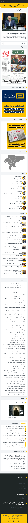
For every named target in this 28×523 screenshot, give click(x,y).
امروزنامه (22, 47)
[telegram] (4, 1)
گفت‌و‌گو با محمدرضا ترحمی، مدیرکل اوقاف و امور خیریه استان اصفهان (13, 246)
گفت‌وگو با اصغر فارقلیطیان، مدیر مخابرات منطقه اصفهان (13, 240)
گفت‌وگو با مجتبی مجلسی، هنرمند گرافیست (14, 235)
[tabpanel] (14, 437)
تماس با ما (24, 480)
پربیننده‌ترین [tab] (23, 423)
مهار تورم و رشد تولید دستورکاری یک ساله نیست (16, 33)
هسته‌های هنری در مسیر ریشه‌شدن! (14, 260)
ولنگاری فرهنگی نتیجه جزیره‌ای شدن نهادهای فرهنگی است (13, 274)
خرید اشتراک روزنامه (21, 500)
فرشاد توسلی (19, 186)
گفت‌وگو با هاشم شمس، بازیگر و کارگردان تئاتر (13, 216)
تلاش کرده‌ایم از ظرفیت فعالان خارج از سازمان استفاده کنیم (13, 267)
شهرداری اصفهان (22, 491)
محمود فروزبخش (18, 181)
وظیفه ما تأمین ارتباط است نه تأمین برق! (13, 243)
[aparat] (2, 1)
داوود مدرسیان (19, 201)
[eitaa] (8, 1)
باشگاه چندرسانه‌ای (22, 498)
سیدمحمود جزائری (18, 176)
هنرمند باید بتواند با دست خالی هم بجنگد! (13, 237)
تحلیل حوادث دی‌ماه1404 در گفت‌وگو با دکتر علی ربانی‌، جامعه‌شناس (13, 229)
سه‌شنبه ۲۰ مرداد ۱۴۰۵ (20, 402)
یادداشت (22, 174)
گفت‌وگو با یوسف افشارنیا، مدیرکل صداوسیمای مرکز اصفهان (12, 263)
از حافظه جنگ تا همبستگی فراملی (15, 203)
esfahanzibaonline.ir (14, 515)
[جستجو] (2, 43)
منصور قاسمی (19, 206)
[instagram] (6, 1)
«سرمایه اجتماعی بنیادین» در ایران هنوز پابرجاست (12, 232)
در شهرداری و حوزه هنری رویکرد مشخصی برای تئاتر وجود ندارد (12, 219)
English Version (22, 483)
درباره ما (24, 481)
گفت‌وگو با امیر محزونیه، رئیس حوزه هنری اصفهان (12, 258)
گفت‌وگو (22, 214)
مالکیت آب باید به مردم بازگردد (16, 255)
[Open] (24, 5)
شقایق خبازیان (19, 196)
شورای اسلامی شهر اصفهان (20, 490)
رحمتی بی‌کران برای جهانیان (13, 417)
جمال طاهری (19, 191)
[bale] (11, 521)
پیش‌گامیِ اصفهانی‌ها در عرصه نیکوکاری (14, 226)
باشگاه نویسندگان (22, 497)
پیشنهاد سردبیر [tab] (15, 423)
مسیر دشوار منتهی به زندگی (16, 198)
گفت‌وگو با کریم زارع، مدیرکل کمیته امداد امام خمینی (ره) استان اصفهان (12, 223)
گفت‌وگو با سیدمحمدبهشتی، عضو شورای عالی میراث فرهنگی (12, 252)
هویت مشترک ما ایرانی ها (16, 189)
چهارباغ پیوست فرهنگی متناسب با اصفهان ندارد (12, 194)
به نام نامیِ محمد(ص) (17, 179)
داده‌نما (22, 398)
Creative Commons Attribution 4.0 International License (16, 517)
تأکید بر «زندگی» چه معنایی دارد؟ (15, 184)
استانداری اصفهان (22, 488)
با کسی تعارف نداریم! (17, 249)
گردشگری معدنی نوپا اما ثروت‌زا (15, 208)
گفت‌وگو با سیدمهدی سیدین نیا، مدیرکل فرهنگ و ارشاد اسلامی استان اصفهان (13, 271)
